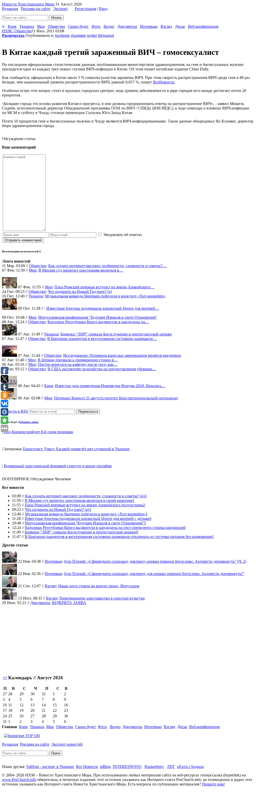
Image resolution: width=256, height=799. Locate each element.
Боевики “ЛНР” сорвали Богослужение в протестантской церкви (116, 334)
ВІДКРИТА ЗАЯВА (69, 603)
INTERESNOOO (127, 766)
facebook (62, 35)
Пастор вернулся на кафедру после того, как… (78, 364)
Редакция (10, 9)
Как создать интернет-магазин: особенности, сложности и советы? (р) (84, 496)
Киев (12, 26)
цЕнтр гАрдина (190, 766)
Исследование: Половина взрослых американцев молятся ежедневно (122, 355)
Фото (96, 26)
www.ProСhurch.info (19, 779)
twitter (92, 35)
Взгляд (166, 26)
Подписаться (88, 411)
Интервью (149, 26)
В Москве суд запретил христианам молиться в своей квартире (78, 500)
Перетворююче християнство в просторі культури (102, 598)
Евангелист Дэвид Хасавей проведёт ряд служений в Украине (76, 449)
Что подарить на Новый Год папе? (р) (80, 291)
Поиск (55, 753)
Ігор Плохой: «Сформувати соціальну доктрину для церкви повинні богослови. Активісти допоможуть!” (154, 574)
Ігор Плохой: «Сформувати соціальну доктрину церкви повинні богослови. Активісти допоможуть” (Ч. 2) (155, 561)
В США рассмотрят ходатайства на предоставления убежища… (102, 369)
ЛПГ (171, 766)
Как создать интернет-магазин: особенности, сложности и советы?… (107, 266)
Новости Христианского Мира (28, 4)
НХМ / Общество (17, 31)
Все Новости (87, 766)
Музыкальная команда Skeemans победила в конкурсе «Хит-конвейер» (105, 296)
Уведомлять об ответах (122, 235)
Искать (56, 18)
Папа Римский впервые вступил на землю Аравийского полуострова (84, 505)
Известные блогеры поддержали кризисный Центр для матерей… (102, 308)
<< (5, 677)
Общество (56, 26)
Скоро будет (78, 26)
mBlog (105, 766)
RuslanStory (154, 766)
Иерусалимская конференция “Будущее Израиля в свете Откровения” (97, 317)
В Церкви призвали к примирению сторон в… (78, 360)
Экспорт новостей (66, 744)
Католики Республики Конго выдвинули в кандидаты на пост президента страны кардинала (104, 527)
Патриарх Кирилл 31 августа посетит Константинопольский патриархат (116, 398)
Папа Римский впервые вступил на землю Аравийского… (104, 287)
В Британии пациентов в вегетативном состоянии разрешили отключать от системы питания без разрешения (118, 536)
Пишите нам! (213, 784)
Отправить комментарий (23, 240)
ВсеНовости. (164, 82)
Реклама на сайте (35, 9)
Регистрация (85, 9)
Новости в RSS (15, 411)
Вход (103, 9)
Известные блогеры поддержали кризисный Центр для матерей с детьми (87, 518)
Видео (109, 26)
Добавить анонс (28, 421)
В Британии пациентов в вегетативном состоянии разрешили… (102, 338)
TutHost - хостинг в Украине (50, 766)
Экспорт (60, 9)
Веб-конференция (203, 26)
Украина (27, 26)
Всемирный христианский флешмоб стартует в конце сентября (58, 466)
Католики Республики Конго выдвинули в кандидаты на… (98, 322)
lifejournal (106, 35)
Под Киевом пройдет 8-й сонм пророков (38, 432)
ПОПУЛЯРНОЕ (16, 479)
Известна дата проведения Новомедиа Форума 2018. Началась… (110, 386)
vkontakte (78, 35)
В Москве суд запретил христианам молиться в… (80, 270)
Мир (41, 26)
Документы (127, 26)
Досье (180, 26)
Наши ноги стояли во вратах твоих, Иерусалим (98, 586)
